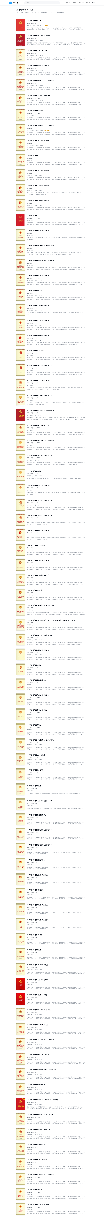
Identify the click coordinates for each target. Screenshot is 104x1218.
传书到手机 (74, 2)
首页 (67, 3)
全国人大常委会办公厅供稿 (33, 98)
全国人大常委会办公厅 (32, 23)
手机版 (88, 2)
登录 (93, 2)
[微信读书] (14, 3)
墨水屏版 (81, 3)
